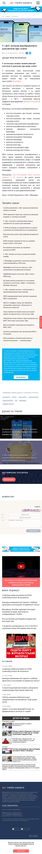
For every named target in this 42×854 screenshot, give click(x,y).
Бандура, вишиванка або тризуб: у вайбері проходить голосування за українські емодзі (20, 603)
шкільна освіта (33, 397)
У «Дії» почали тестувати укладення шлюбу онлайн (19, 255)
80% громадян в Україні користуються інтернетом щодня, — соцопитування (17, 339)
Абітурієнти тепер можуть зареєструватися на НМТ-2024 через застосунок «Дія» (20, 319)
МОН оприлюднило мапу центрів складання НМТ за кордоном (20, 297)
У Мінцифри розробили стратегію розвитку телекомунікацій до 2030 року (19, 262)
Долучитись (21, 377)
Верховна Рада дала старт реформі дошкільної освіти (20, 235)
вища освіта (22, 397)
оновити (37, 506)
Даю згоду (21, 851)
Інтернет (7, 16)
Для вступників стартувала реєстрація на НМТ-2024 (18, 326)
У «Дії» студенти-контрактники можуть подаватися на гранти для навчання (18, 222)
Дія (16, 400)
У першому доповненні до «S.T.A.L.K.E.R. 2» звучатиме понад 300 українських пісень (20, 627)
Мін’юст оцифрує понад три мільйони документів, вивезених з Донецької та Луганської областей (17, 305)
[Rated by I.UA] (16, 829)
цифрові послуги (8, 404)
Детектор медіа (21, 718)
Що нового (15, 16)
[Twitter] (30, 53)
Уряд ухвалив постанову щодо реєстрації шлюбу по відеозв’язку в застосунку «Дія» (18, 313)
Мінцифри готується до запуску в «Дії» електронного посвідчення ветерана (17, 268)
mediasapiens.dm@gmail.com (14, 814)
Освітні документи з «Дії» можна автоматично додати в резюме (20, 209)
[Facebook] (27, 53)
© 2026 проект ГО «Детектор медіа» (11, 812)
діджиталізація (8, 400)
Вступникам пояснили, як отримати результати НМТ (16, 248)
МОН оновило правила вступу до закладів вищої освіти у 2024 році (19, 242)
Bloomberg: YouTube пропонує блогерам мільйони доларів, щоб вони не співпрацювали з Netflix (18, 611)
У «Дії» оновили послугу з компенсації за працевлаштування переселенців (18, 290)
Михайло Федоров (31, 101)
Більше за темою (12, 411)
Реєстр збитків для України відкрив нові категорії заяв (19, 620)
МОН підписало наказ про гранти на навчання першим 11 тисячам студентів (20, 215)
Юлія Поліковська (18, 57)
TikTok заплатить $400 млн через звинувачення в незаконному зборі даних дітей (19, 699)
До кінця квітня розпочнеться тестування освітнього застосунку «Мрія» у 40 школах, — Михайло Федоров (20, 282)
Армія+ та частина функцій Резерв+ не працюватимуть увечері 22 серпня (18, 710)
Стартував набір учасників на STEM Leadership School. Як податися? (17, 596)
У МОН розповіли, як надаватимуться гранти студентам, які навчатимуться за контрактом (20, 229)
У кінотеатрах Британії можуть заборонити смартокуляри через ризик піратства (20, 689)
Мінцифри (16, 81)
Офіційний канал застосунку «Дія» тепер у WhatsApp (19, 275)
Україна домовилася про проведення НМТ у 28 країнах (20, 332)
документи (6, 397)
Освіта (14, 397)
